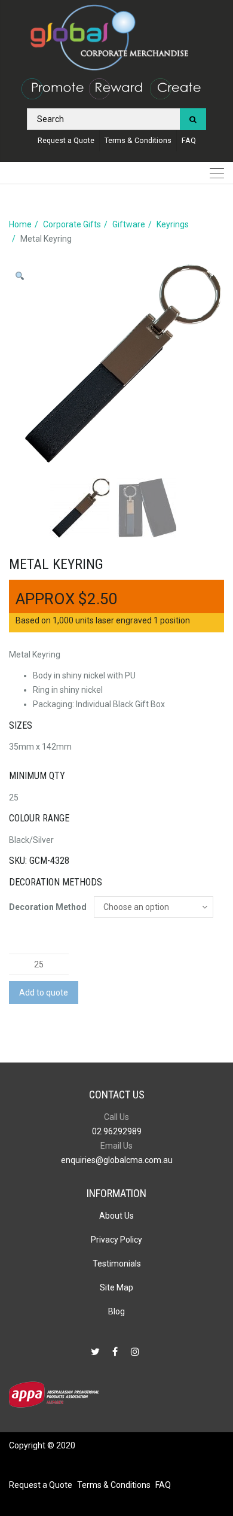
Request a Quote (66, 140)
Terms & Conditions (138, 140)
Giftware (128, 224)
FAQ (189, 140)
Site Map (116, 1287)
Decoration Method (48, 907)
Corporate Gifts (72, 224)
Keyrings (173, 224)
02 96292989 (117, 1131)
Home (20, 224)
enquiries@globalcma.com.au (117, 1160)
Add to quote (43, 992)
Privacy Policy (116, 1239)
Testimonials (117, 1263)
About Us (116, 1215)
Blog (116, 1311)
